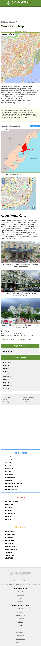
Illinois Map (9, 543)
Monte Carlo (6, 365)
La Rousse (6, 368)
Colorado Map (10, 534)
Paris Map (8, 507)
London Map (9, 504)
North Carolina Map (11, 549)
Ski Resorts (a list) (20, 632)
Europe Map (6, 397)
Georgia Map (9, 540)
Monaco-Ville (7, 362)
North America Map (28, 397)
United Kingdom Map (12, 486)
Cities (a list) (20, 612)
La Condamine (7, 377)
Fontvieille (6, 388)
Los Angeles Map (10, 513)
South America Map (28, 399)
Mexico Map (9, 474)
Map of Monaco (7, 351)
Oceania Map (26, 402)
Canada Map (9, 460)
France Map (9, 466)
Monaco (12, 22)
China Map (8, 463)
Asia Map (5, 399)
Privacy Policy (20, 595)
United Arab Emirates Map (14, 483)
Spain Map (8, 480)
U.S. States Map (20, 618)
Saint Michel (6, 374)
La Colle (5, 379)
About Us (20, 591)
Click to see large (20, 31)
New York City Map (11, 501)
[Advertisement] (20, 14)
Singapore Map (10, 478)
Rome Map (8, 510)
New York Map (10, 546)
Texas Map (8, 552)
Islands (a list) (20, 635)
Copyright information (20, 598)
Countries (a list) (20, 615)
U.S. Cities (20, 622)
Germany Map (9, 469)
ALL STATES (9, 558)
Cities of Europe (20, 642)
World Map (4, 22)
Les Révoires (6, 382)
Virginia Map (9, 555)
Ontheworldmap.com (13, 584)
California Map (10, 531)
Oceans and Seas (20, 639)
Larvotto (5, 371)
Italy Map (8, 472)
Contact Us (20, 601)
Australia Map (10, 457)
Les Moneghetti (7, 385)
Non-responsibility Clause (20, 581)
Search (37, 3)
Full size (35, 126)
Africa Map (6, 402)
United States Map (11, 489)
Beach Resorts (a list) (20, 629)
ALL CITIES (8, 519)
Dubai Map (8, 516)
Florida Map (9, 537)
